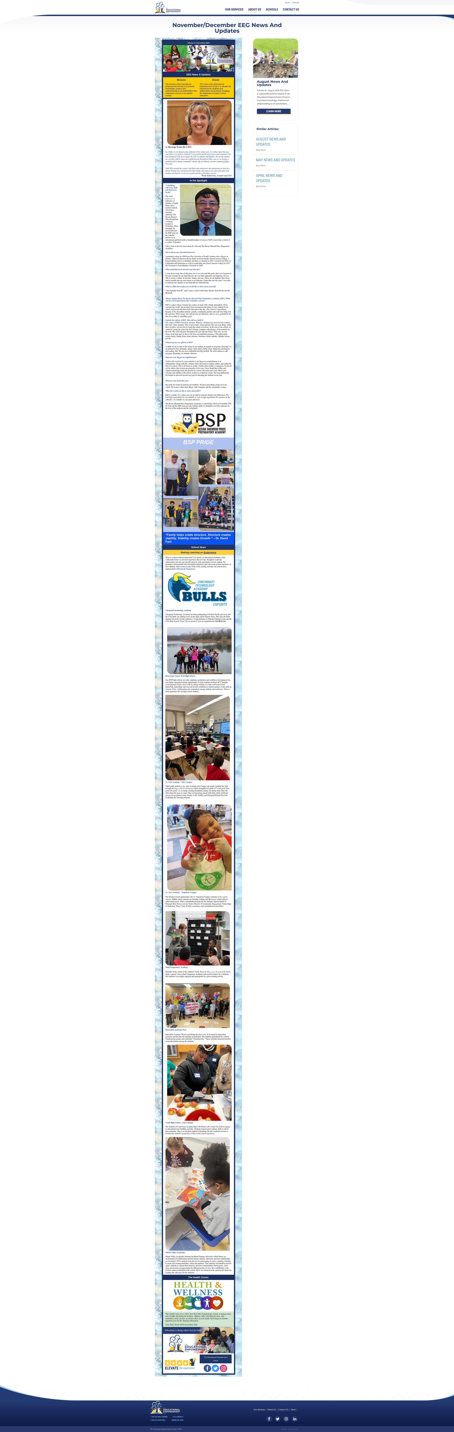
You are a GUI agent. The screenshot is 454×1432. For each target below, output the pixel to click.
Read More (261, 150)
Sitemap (284, 1429)
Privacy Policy (293, 1429)
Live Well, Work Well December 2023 (181, 1325)
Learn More (273, 111)
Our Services (234, 9)
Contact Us (291, 9)
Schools (295, 3)
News (287, 3)
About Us (254, 9)
